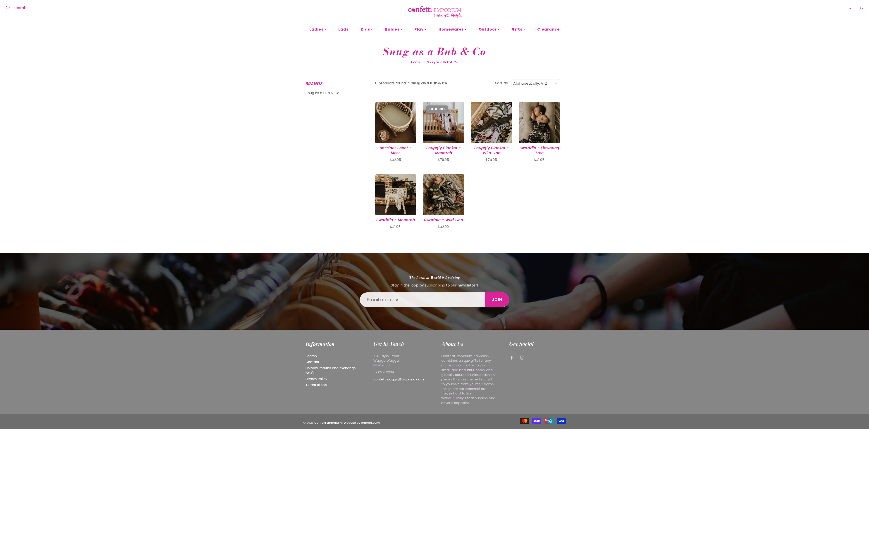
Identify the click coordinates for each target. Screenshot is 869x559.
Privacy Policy (316, 379)
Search (311, 356)
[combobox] (535, 83)
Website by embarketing (362, 422)
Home (416, 62)
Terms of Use (316, 384)
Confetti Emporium (328, 422)
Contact (312, 362)
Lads (343, 29)
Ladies (316, 29)
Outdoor (488, 29)
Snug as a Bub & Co (322, 93)
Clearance (548, 29)
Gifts (517, 29)
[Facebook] (512, 358)
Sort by (501, 83)
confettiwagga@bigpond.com (398, 379)
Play (419, 29)
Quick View (396, 122)
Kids (366, 29)
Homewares (452, 29)
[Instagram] (522, 358)
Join (497, 299)
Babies (392, 29)
